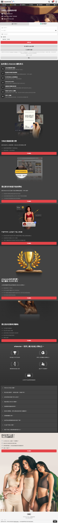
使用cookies (16, 521)
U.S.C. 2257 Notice (29, 517)
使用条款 (11, 52)
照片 (56, 4)
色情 (32, 516)
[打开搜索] (49, 2)
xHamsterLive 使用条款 (32, 53)
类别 (32, 4)
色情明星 (40, 4)
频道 (49, 4)
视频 (14, 4)
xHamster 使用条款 (24, 53)
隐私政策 (16, 52)
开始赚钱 (29, 153)
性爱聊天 (23, 4)
